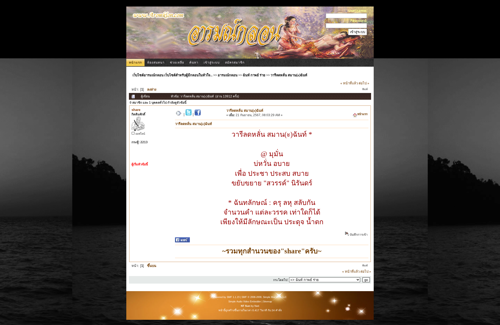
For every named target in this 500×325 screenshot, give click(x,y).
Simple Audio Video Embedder (244, 301)
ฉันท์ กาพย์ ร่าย (254, 75)
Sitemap (267, 301)
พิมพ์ (365, 89)
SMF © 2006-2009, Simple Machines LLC (264, 297)
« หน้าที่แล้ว (349, 83)
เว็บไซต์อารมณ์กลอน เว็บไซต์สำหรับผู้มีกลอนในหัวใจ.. (173, 75)
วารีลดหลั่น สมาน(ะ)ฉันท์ (289, 75)
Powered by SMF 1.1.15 (226, 297)
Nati (256, 305)
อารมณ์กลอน (228, 75)
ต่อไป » (364, 83)
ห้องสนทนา (156, 62)
